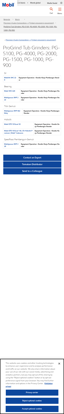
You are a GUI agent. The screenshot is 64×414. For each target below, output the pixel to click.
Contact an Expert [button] (32, 157)
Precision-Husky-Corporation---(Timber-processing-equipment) (29, 23)
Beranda (7, 19)
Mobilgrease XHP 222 (11, 98)
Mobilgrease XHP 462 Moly (12, 112)
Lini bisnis (21, 2)
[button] (60, 10)
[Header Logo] (8, 3)
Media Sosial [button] (52, 3)
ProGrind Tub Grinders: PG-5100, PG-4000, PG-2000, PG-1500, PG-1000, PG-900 (30, 28)
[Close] (59, 363)
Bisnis (17, 19)
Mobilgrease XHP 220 (11, 145)
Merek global (35, 2)
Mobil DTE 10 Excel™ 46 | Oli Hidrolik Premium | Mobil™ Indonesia (18, 132)
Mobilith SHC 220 (10, 78)
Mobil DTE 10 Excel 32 (12, 124)
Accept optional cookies (32, 408)
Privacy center (32, 392)
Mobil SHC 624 (9, 91)
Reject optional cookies (32, 400)
